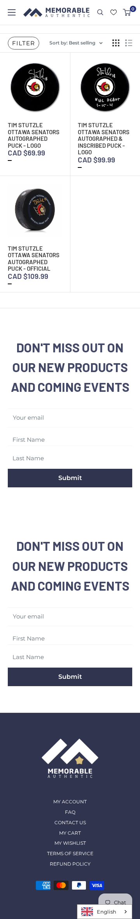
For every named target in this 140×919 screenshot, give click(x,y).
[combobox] (104, 911)
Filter (23, 43)
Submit (70, 478)
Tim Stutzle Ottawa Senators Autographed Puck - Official (34, 258)
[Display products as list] (128, 42)
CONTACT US (70, 822)
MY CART (70, 833)
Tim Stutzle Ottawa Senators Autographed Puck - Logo (34, 135)
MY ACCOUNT (70, 802)
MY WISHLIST (70, 843)
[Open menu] (12, 12)
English (106, 912)
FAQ (70, 812)
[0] (127, 12)
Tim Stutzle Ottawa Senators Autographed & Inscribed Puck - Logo (104, 138)
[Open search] (100, 12)
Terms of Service (70, 853)
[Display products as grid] (115, 42)
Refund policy (70, 864)
